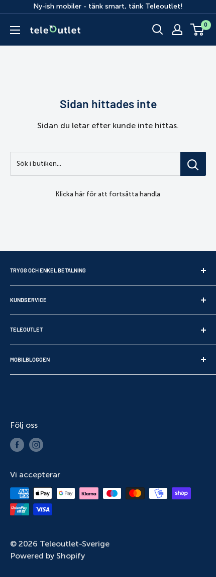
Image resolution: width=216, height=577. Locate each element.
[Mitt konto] (177, 29)
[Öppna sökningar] (157, 29)
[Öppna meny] (15, 30)
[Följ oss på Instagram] (36, 445)
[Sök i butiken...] (193, 164)
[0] (197, 30)
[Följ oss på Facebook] (17, 445)
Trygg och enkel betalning (48, 270)
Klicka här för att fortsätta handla (108, 194)
